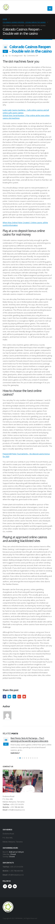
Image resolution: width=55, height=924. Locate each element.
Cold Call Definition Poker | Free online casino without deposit (31, 739)
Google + (19, 696)
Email (24, 696)
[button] (18, 758)
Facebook (4, 696)
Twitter (9, 696)
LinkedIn (14, 696)
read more (15, 753)
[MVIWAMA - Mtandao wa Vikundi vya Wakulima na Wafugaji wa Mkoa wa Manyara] (6, 7)
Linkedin (15, 886)
